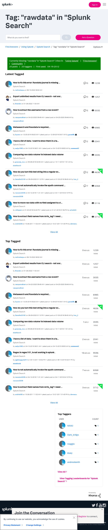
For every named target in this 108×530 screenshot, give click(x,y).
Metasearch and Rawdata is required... (31, 127)
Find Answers (11, 46)
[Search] (66, 37)
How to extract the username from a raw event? (36, 110)
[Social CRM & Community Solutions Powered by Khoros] (95, 494)
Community (17, 63)
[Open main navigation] (104, 4)
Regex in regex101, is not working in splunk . (34, 352)
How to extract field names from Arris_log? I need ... (37, 216)
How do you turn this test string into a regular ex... (36, 171)
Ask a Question (88, 37)
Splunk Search (43, 46)
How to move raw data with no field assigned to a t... (37, 202)
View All (54, 232)
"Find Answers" (90, 60)
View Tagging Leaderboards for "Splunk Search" (78, 480)
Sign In (95, 5)
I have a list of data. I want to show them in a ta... (36, 141)
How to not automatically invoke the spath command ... (39, 185)
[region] (38, 522)
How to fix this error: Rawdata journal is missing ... (36, 82)
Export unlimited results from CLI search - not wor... (37, 96)
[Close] (74, 517)
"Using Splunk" (72, 60)
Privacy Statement (12, 525)
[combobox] (38, 37)
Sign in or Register (78, 516)
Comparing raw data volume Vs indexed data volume (38, 154)
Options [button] (96, 47)
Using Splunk (27, 46)
